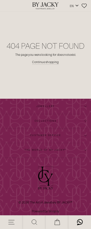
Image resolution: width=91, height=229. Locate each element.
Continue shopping (45, 62)
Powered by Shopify (45, 211)
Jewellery (45, 106)
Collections (45, 120)
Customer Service (45, 135)
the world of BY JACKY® (45, 149)
